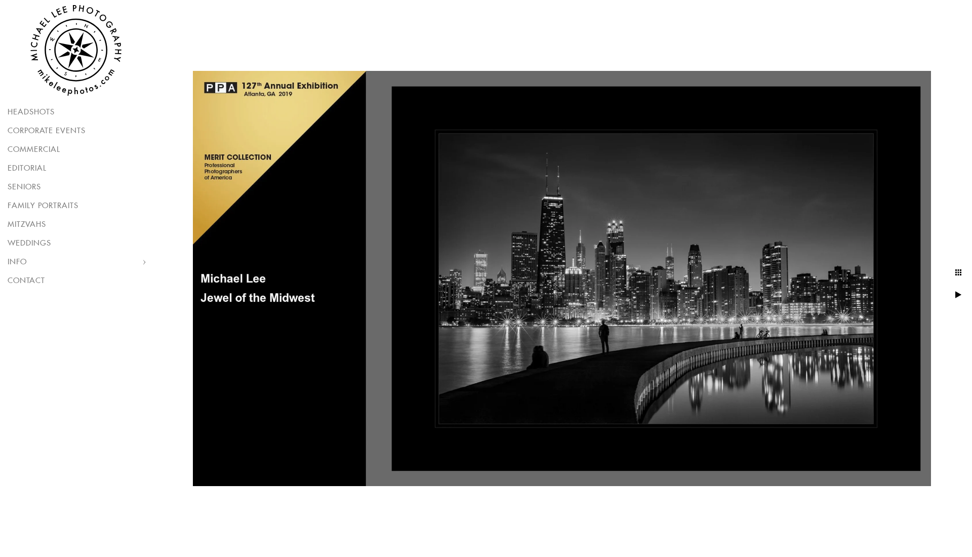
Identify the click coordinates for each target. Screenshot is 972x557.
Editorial (27, 168)
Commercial (34, 149)
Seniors (24, 187)
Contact (26, 280)
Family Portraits (43, 206)
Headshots (31, 112)
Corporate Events (47, 131)
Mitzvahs (27, 224)
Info (17, 262)
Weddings (29, 243)
